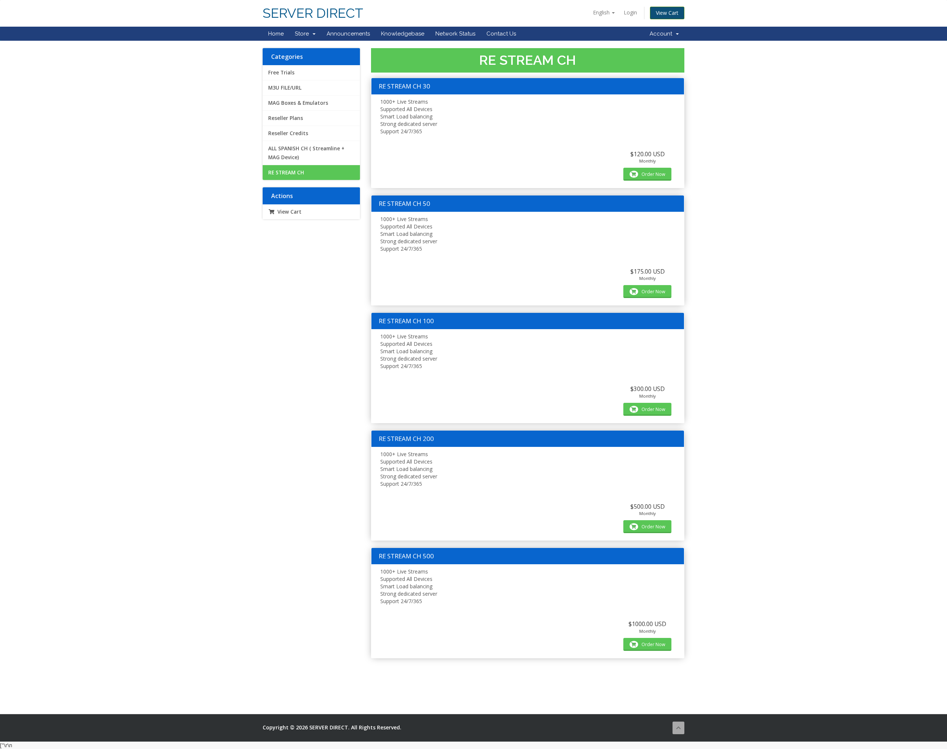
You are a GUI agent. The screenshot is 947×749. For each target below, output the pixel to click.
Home (276, 33)
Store (303, 33)
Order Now (652, 174)
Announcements (348, 33)
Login (630, 12)
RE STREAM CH (286, 172)
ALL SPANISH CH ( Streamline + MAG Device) (306, 153)
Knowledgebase (402, 33)
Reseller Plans (285, 118)
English (602, 12)
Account (662, 33)
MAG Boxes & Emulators (298, 103)
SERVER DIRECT (313, 13)
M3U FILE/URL (284, 87)
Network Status (455, 33)
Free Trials (281, 72)
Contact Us (501, 33)
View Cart (667, 12)
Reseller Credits (288, 133)
